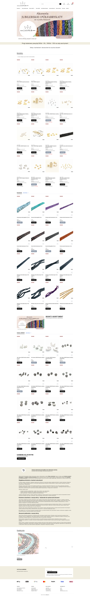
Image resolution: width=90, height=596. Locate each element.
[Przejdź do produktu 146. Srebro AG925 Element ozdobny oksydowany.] (52, 403)
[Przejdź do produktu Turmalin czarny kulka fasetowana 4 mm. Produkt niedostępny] (66, 133)
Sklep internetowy (44, 594)
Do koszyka (19, 88)
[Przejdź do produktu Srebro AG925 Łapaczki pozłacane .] (23, 69)
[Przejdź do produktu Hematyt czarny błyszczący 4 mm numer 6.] (23, 292)
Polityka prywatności (34, 589)
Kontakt (61, 589)
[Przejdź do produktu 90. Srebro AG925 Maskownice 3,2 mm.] (66, 101)
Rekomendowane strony (64, 590)
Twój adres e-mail (49, 570)
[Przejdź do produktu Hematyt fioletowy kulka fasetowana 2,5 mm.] (52, 292)
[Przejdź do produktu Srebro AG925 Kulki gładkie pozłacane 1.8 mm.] (52, 165)
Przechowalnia (48, 589)
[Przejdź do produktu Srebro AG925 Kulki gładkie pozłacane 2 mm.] (38, 101)
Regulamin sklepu (34, 590)
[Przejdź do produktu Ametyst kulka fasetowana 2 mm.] (52, 205)
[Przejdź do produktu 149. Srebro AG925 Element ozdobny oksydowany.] (38, 432)
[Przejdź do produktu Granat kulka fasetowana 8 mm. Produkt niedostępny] (38, 234)
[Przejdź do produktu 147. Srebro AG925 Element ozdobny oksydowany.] (66, 403)
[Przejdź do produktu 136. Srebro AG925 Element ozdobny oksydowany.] (23, 403)
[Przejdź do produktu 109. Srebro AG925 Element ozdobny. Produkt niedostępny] (38, 346)
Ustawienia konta (48, 590)
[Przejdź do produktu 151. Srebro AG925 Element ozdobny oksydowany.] (66, 432)
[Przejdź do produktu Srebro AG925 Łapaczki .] (38, 69)
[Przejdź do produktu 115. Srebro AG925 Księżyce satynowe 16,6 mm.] (52, 346)
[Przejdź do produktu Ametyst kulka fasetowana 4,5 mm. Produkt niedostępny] (66, 205)
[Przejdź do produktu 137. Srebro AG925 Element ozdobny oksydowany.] (38, 403)
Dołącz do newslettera (52, 572)
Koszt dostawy (19, 589)
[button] (60, 4)
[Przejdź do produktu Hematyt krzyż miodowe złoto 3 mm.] (66, 292)
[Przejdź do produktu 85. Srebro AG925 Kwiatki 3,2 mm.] (23, 133)
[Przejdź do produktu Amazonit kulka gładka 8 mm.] (38, 205)
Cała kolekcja (25, 192)
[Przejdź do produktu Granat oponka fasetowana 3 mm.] (66, 234)
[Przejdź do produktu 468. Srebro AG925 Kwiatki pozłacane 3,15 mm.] (66, 165)
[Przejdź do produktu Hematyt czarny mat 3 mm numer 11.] (38, 292)
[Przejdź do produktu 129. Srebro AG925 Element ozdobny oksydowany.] (38, 374)
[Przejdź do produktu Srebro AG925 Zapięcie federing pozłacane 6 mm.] (66, 69)
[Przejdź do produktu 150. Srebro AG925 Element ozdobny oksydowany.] (52, 432)
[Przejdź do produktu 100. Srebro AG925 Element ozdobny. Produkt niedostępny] (52, 101)
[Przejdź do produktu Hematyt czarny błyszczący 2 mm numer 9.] (23, 263)
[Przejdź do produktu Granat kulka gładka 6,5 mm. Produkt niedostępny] (52, 234)
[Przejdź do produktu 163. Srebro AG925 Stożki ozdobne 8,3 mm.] (23, 346)
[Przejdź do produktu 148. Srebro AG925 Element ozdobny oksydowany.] (23, 432)
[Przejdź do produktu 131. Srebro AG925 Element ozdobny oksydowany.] (52, 374)
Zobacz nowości (21, 458)
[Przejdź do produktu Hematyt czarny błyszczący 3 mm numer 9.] (66, 263)
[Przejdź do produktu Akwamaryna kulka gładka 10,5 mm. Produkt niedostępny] (23, 205)
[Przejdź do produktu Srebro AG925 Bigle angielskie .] (38, 133)
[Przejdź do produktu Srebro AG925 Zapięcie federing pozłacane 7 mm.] (23, 101)
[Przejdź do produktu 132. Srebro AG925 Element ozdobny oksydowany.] (66, 374)
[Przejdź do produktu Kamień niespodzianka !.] (28, 543)
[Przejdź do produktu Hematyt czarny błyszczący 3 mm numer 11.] (38, 263)
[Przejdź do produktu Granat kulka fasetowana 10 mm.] (23, 234)
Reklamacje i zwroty (20, 590)
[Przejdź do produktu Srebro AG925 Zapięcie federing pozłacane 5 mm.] (52, 69)
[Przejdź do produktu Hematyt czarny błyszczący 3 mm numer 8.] (52, 263)
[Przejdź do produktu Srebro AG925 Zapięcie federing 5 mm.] (23, 165)
